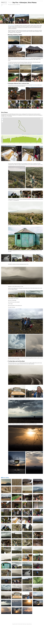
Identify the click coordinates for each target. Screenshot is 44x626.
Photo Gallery (5, 477)
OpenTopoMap (38, 134)
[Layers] (41, 119)
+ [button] (2, 118)
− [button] (2, 119)
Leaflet (22, 134)
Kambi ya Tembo (28, 58)
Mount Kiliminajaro (11, 25)
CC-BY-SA (41, 134)
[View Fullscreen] (2, 121)
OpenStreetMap (28, 134)
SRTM (33, 134)
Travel (10, 2)
